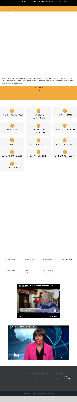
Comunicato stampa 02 (29, 270)
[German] (5, 1)
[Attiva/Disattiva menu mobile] (74, 8)
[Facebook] (62, 386)
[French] (4, 1)
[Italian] (0, 1)
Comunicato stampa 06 (29, 259)
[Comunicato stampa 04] (66, 254)
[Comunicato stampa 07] (10, 254)
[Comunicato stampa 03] (10, 265)
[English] (2, 1)
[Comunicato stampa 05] (47, 254)
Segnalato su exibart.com (38, 376)
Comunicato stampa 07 (10, 259)
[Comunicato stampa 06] (29, 254)
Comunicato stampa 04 (66, 259)
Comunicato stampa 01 (48, 270)
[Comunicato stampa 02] (29, 265)
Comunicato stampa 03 (10, 270)
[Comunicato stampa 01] (47, 265)
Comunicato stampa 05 (48, 259)
